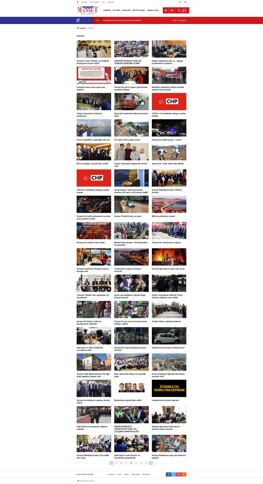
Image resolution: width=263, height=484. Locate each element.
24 (141, 463)
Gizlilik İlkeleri (135, 474)
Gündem (107, 10)
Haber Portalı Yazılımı (87, 481)
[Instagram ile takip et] (178, 474)
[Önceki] (111, 463)
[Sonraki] (151, 463)
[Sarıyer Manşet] (88, 10)
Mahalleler (153, 10)
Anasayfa (82, 28)
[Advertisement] (59, 55)
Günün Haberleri (94, 2)
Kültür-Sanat (138, 10)
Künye (119, 474)
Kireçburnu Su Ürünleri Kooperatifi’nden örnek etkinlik (122, 20)
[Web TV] (180, 2)
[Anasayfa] (78, 2)
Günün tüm (179, 20)
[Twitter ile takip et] (173, 474)
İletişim (126, 474)
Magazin (126, 10)
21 (126, 463)
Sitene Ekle (110, 2)
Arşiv (103, 2)
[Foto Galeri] (185, 2)
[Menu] (166, 10)
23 (136, 463)
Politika (116, 10)
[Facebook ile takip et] (168, 474)
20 (121, 463)
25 (146, 463)
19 (116, 463)
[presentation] (84, 20)
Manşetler (84, 2)
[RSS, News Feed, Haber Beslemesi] (183, 474)
